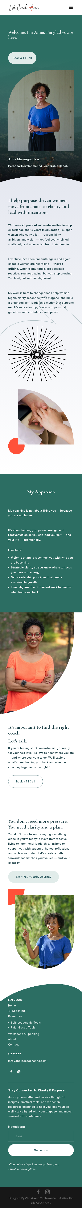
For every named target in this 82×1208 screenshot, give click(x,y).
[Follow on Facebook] (11, 1072)
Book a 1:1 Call (22, 58)
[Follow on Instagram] (19, 1072)
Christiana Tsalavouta (40, 1198)
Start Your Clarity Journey (33, 876)
